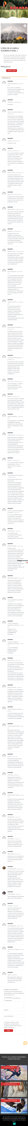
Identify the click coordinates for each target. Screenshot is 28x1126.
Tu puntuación (8, 997)
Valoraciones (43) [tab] (6, 77)
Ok (14, 1123)
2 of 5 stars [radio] (14, 998)
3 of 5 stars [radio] (16, 998)
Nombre (6, 1010)
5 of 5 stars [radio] (19, 998)
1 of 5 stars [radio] (13, 998)
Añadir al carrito (11, 70)
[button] (25, 3)
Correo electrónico (9, 1016)
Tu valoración (8, 1000)
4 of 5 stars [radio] (17, 998)
